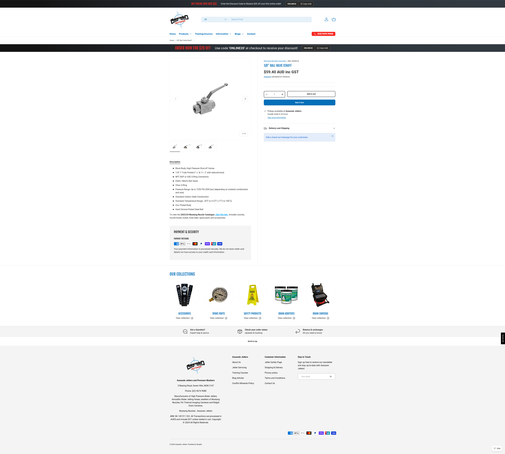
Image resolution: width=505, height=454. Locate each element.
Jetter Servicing (239, 367)
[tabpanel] (210, 193)
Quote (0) (503, 338)
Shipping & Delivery (274, 367)
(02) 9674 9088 (199, 391)
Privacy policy (271, 373)
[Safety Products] (252, 295)
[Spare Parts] (218, 295)
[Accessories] (184, 295)
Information (222, 34)
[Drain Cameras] (320, 295)
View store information (276, 118)
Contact (251, 34)
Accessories (184, 313)
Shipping (267, 77)
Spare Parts (218, 313)
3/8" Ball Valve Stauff (184, 40)
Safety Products (252, 313)
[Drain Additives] (286, 295)
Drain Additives (286, 313)
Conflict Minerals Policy (243, 383)
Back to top (252, 341)
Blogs (238, 34)
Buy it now (299, 102)
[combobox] (256, 19)
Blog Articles (238, 378)
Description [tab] (175, 162)
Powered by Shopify (195, 444)
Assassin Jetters (181, 444)
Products (184, 34)
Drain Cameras (320, 313)
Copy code (307, 4)
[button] (334, 19)
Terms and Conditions (275, 378)
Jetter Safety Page (273, 362)
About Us (236, 362)
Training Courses (204, 34)
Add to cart (311, 94)
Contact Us (270, 383)
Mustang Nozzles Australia (275, 61)
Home (173, 34)
